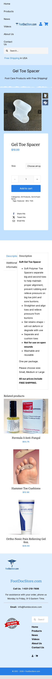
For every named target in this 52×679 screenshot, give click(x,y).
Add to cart (26, 188)
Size (13, 166)
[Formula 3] (26, 400)
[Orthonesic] (26, 501)
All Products (25, 197)
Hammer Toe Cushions (26, 488)
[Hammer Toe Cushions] (26, 450)
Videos (35, 639)
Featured (20, 201)
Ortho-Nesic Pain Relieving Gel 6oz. (26, 540)
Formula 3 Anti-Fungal (26, 437)
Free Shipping (11, 58)
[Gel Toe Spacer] (23, 112)
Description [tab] (10, 256)
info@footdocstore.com (30, 607)
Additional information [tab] (10, 264)
